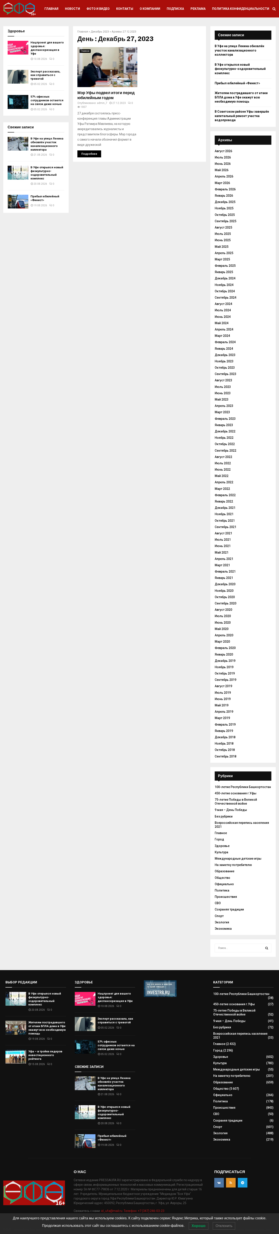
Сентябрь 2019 (225, 680)
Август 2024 (223, 304)
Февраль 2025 (225, 265)
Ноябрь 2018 (224, 743)
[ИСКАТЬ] (266, 948)
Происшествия (226, 896)
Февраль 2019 (225, 724)
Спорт (219, 916)
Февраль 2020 (225, 648)
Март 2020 (222, 641)
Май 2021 (221, 552)
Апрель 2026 (224, 176)
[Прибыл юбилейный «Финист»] (18, 201)
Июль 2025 (223, 234)
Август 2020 (223, 609)
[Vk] (219, 1183)
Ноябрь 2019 (224, 667)
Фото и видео (98, 8)
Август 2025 (223, 227)
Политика (222, 890)
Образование (224, 871)
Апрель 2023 (224, 406)
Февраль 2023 (225, 418)
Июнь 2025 (223, 240)
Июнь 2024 (223, 316)
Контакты (124, 8)
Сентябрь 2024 (225, 297)
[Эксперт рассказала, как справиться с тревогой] (18, 77)
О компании (150, 8)
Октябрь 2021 (225, 520)
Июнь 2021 (223, 546)
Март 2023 (222, 412)
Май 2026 (221, 170)
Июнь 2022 (223, 469)
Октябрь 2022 (225, 444)
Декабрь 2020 (225, 584)
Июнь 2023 (223, 393)
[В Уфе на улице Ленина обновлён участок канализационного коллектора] (18, 144)
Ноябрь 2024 (224, 285)
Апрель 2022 (224, 482)
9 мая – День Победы (231, 810)
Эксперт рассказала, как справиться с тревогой (45, 75)
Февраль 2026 (225, 189)
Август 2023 (223, 380)
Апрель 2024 (224, 329)
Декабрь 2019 (225, 661)
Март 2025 (222, 259)
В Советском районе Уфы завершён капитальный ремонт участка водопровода (242, 116)
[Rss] (231, 1183)
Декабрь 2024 (225, 278)
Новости (72, 8)
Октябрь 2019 (225, 673)
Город (219, 839)
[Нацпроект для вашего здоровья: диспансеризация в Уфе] (18, 48)
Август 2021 (223, 533)
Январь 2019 (224, 731)
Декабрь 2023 (100, 31)
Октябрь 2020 (225, 597)
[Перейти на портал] (160, 996)
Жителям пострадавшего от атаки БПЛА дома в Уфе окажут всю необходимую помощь (241, 97)
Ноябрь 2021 (224, 514)
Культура (221, 852)
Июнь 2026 (223, 163)
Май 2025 (221, 246)
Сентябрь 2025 (225, 221)
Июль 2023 (223, 387)
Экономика (223, 928)
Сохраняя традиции (229, 909)
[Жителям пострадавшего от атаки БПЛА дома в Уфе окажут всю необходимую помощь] (15, 1027)
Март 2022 (222, 489)
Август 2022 (223, 457)
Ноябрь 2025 (224, 208)
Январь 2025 (224, 272)
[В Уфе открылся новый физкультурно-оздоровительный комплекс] (18, 172)
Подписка (175, 8)
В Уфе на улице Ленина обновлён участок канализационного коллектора (47, 144)
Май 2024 (221, 323)
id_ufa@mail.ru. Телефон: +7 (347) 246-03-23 (132, 1211)
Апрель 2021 (224, 559)
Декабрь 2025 (225, 202)
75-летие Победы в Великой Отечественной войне (236, 801)
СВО (218, 903)
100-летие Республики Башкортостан (243, 787)
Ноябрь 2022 (224, 437)
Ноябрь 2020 (224, 590)
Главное (85, 51)
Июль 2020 (223, 616)
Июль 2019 (223, 692)
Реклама (198, 8)
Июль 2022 (223, 463)
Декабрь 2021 (225, 507)
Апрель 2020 (224, 635)
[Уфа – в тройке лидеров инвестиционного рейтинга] (15, 1057)
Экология (222, 922)
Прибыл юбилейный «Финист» (237, 83)
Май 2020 (221, 629)
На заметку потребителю (233, 865)
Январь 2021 (224, 578)
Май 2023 (221, 399)
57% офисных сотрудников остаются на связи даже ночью (47, 100)
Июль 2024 (223, 310)
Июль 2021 (223, 539)
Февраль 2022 (225, 495)
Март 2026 (222, 183)
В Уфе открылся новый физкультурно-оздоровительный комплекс (47, 173)
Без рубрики (224, 816)
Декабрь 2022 (225, 431)
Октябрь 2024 (225, 291)
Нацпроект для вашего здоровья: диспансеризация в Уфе (47, 48)
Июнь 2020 (223, 622)
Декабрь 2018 (225, 737)
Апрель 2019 (224, 711)
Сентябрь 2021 (225, 527)
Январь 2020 (224, 654)
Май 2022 (221, 476)
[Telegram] (242, 1183)
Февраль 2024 (225, 342)
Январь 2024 (224, 348)
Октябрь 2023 (225, 367)
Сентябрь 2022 (225, 450)
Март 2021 (222, 565)
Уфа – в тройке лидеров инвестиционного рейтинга (45, 1055)
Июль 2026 (223, 157)
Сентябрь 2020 (225, 603)
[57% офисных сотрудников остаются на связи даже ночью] (18, 102)
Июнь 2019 (223, 699)
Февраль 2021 (225, 571)
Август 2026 (223, 151)
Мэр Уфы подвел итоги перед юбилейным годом (105, 95)
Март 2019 (222, 718)
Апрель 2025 (224, 253)
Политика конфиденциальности (240, 8)
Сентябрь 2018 (225, 756)
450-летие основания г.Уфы (235, 793)
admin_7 (102, 103)
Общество (222, 877)
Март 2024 (222, 335)
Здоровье (222, 846)
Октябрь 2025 (225, 215)
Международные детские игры (238, 858)
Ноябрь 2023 (224, 361)
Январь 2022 (224, 501)
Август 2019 (223, 686)
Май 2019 (221, 705)
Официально (224, 884)
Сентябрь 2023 (225, 374)
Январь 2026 (224, 195)
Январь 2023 (224, 425)
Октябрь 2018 (225, 750)
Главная (51, 8)
